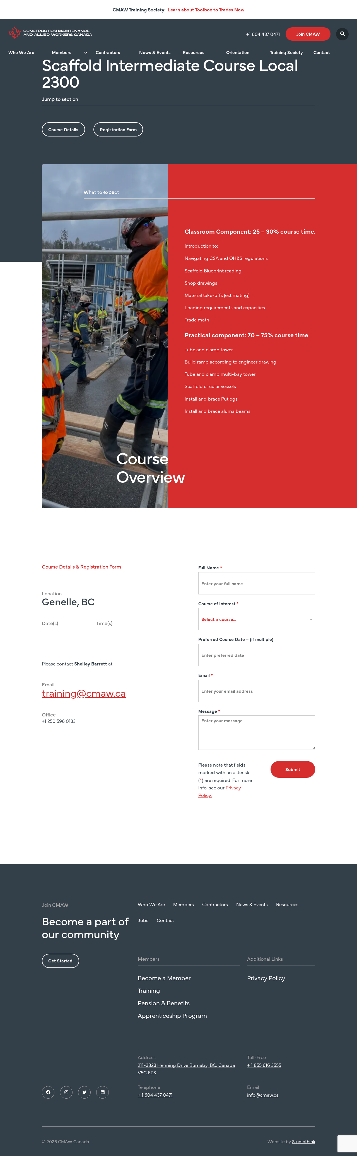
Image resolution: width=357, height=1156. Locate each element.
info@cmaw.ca (263, 1094)
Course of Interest (218, 603)
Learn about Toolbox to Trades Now (206, 9)
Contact (321, 52)
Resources (193, 52)
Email (205, 675)
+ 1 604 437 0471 (155, 1094)
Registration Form (118, 129)
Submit (292, 769)
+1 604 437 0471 (263, 34)
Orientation (237, 52)
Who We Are (21, 52)
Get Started (60, 960)
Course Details (63, 129)
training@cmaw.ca (84, 692)
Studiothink (303, 1141)
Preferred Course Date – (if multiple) (235, 639)
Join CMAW (308, 34)
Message (209, 711)
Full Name (210, 567)
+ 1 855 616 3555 (264, 1065)
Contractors (108, 52)
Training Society (286, 52)
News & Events (155, 52)
